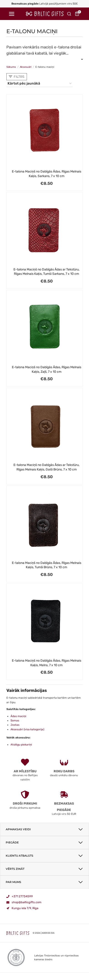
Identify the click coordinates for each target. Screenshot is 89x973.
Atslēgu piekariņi (21, 744)
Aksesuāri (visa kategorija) (27, 729)
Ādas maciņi (18, 716)
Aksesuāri (25, 66)
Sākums (11, 66)
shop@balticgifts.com (26, 902)
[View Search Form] (69, 13)
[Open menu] (11, 13)
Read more (44, 59)
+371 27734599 (22, 896)
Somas (14, 720)
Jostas (14, 724)
